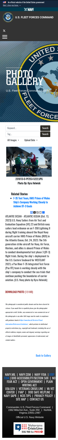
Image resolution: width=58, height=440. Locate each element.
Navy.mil (10, 375)
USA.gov (10, 389)
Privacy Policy (44, 396)
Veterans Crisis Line (31, 389)
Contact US (37, 399)
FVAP (21, 392)
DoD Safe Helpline (39, 392)
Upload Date (30, 140)
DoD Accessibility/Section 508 (29, 378)
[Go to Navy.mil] (29, 9)
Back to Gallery (43, 355)
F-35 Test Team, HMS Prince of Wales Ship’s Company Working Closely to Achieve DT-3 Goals (31, 202)
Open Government (32, 382)
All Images (12, 140)
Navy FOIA (40, 375)
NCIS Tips (25, 396)
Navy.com (25, 375)
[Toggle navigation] (5, 36)
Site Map (21, 399)
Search (45, 128)
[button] (12, 5)
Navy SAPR (10, 396)
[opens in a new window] (4, 30)
